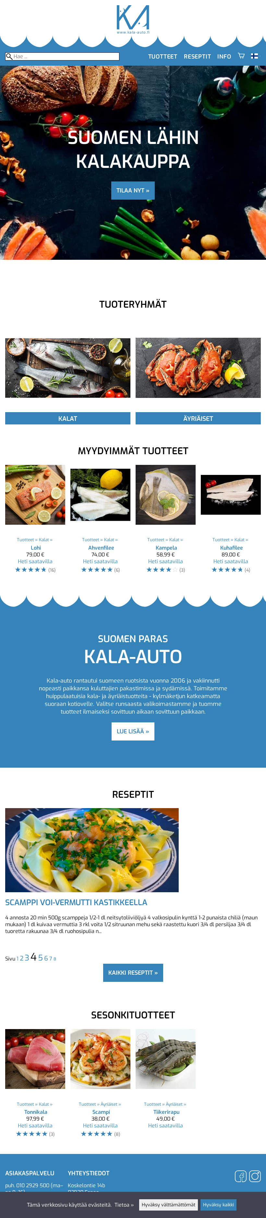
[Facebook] (241, 1177)
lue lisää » (133, 731)
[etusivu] (133, 31)
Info (224, 56)
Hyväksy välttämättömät (168, 1205)
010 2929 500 (32, 1185)
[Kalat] (67, 410)
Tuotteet (162, 56)
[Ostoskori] (241, 56)
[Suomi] (256, 56)
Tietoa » (124, 1205)
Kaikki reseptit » (133, 973)
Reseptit (197, 56)
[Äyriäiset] (198, 410)
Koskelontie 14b (86, 1185)
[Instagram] (255, 1177)
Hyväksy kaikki (218, 1205)
